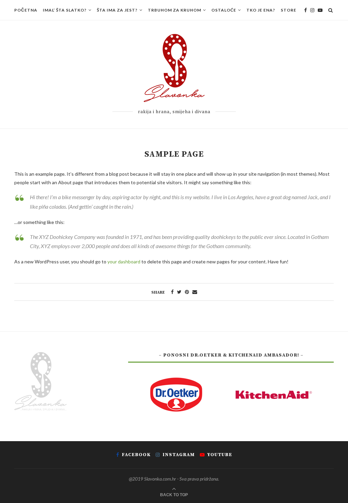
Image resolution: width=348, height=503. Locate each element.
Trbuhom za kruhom (174, 10)
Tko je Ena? (260, 10)
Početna (25, 10)
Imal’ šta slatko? (65, 10)
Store (288, 10)
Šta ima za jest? (117, 10)
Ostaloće (223, 10)
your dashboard (123, 261)
